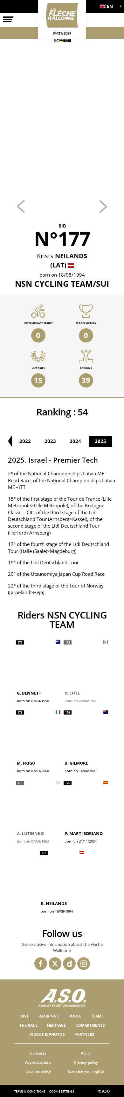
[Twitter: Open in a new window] (55, 963)
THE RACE (28, 1025)
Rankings (48, 1016)
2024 (75, 441)
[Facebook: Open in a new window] (40, 963)
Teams (97, 1016)
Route (74, 1016)
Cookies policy (38, 1071)
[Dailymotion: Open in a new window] (69, 963)
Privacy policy (86, 1062)
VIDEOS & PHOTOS (47, 1034)
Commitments (90, 1025)
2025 (100, 441)
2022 (25, 441)
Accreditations (38, 1062)
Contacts (38, 1053)
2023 (50, 441)
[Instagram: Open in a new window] (83, 963)
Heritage (56, 1025)
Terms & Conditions (29, 1091)
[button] (108, 6)
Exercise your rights (86, 1071)
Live (25, 1016)
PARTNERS (84, 1034)
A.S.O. (86, 1053)
